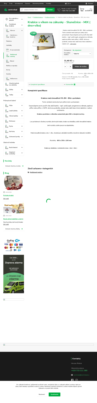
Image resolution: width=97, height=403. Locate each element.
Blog (5, 3)
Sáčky (11, 90)
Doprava (27, 3)
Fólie (11, 105)
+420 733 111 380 (68, 11)
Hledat (50, 10)
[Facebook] (73, 381)
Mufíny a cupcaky (11, 66)
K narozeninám (15, 50)
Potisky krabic (8, 195)
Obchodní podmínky (38, 3)
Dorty (8, 70)
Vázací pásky (13, 116)
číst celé (6, 199)
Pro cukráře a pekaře (13, 19)
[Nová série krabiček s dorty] (13, 208)
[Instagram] (77, 381)
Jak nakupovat (19, 3)
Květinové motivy (13, 55)
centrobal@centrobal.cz (81, 375)
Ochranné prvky (14, 137)
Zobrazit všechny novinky (13, 166)
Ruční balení (13, 147)
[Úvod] (10, 9)
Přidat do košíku (81, 67)
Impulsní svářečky (12, 153)
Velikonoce (13, 78)
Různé (12, 61)
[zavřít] (94, 2)
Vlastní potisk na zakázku (14, 84)
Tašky (11, 95)
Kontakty (48, 3)
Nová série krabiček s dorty (13, 219)
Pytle (11, 126)
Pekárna (9, 41)
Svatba (8, 74)
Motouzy (12, 121)
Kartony (12, 131)
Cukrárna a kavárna (13, 36)
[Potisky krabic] (13, 183)
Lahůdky (9, 45)
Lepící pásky (13, 111)
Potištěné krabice (12, 25)
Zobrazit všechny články (12, 229)
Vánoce (12, 30)
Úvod (29, 17)
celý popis (73, 44)
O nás (11, 3)
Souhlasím (54, 394)
